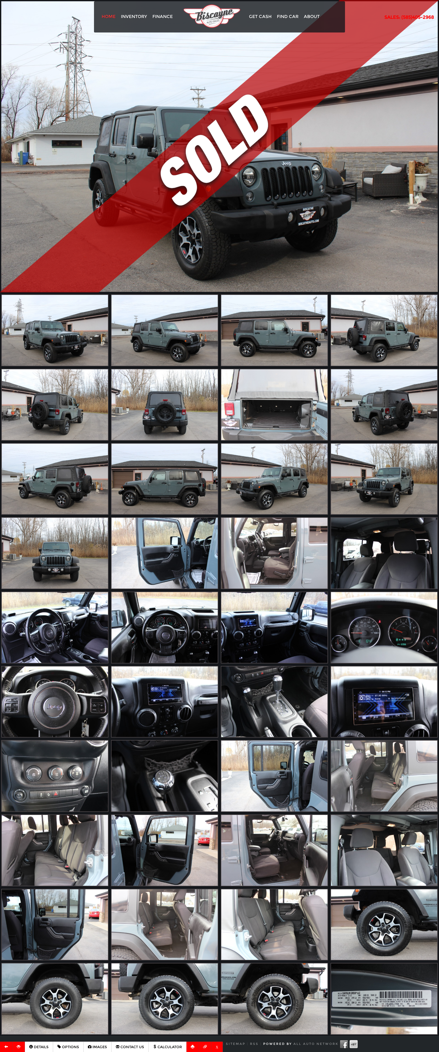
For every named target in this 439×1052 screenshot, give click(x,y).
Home (109, 16)
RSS (254, 1044)
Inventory (134, 16)
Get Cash (260, 16)
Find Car (288, 16)
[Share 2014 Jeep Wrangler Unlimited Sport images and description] (205, 1047)
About (312, 16)
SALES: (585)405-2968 (409, 17)
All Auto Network (315, 1044)
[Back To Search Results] (6, 1047)
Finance (162, 16)
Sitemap (235, 1044)
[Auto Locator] (18, 1047)
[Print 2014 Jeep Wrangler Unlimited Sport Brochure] (192, 1047)
